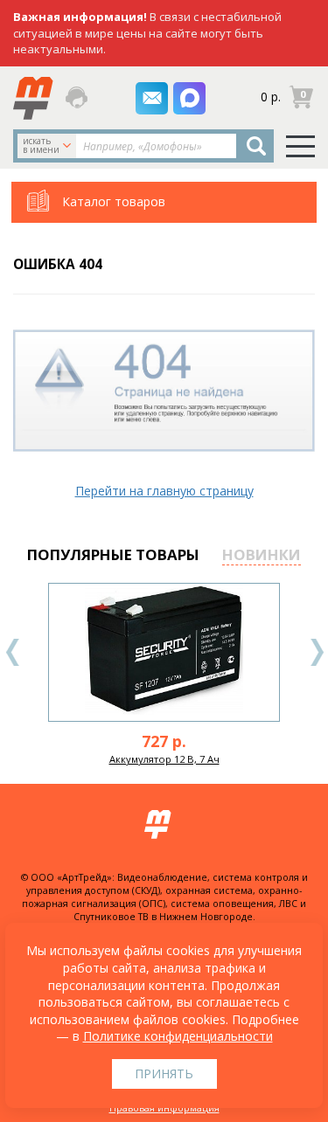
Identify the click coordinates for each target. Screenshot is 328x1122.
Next (317, 652)
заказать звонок (78, 97)
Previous (13, 652)
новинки (261, 554)
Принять (164, 1073)
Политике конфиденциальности (178, 1036)
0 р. (271, 96)
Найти (256, 146)
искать (41, 145)
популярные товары (113, 554)
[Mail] (152, 98)
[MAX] (189, 98)
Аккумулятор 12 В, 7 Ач (164, 758)
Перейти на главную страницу (164, 490)
